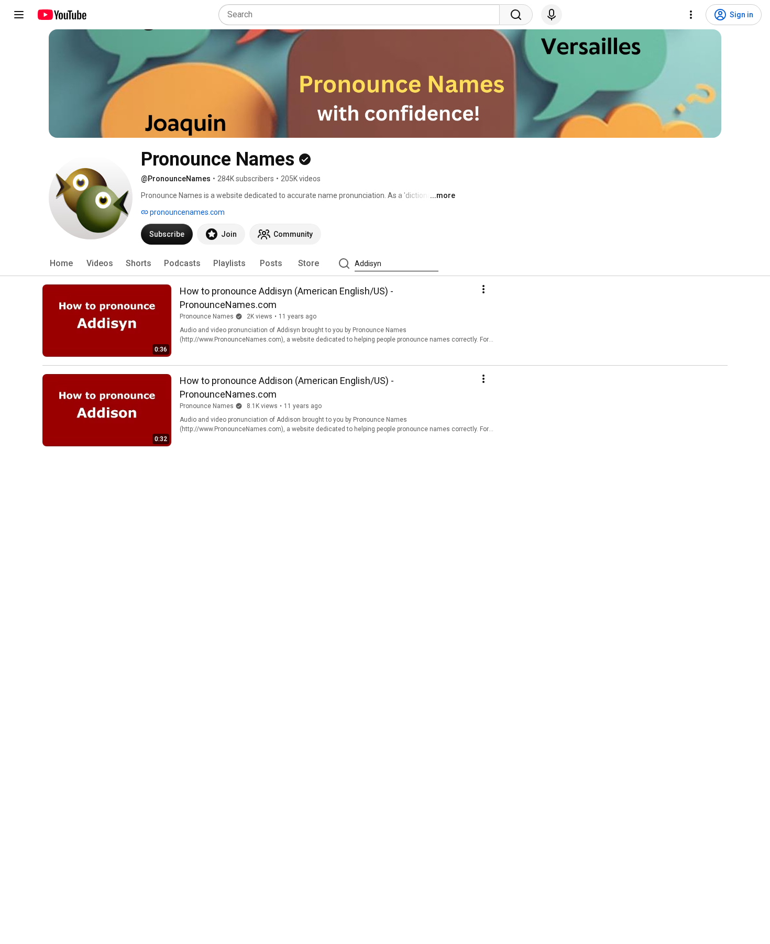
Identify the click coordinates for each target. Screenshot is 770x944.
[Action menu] (483, 289)
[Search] (516, 14)
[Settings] (691, 14)
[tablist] (385, 263)
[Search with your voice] (551, 14)
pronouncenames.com (186, 212)
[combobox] (362, 14)
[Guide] (19, 14)
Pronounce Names (207, 316)
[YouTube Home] (61, 14)
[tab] (61, 263)
